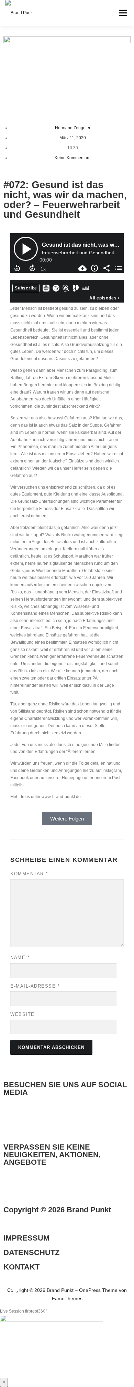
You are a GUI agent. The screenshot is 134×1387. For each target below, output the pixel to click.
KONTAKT (21, 1267)
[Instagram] (30, 1118)
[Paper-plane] (12, 1188)
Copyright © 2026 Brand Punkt (57, 1209)
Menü (122, 12)
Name (20, 957)
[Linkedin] (12, 1118)
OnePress (90, 1290)
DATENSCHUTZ (31, 1252)
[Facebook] (48, 1118)
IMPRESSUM (26, 1238)
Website (22, 1014)
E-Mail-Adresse (35, 986)
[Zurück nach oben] (15, 1281)
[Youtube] (66, 1118)
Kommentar (29, 873)
